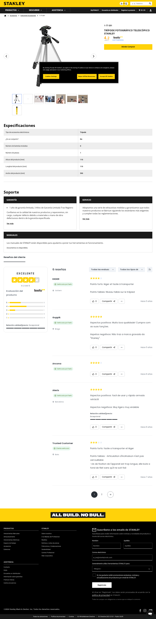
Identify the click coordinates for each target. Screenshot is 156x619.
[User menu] (150, 10)
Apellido (127, 541)
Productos (11, 10)
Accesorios (13, 15)
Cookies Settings (51, 76)
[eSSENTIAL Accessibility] (124, 3)
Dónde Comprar (128, 47)
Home (5, 16)
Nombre (95, 541)
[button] (140, 610)
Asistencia (57, 10)
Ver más (10, 223)
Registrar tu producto (128, 10)
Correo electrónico (99, 552)
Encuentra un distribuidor (110, 10)
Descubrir (34, 10)
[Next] (93, 56)
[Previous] (6, 56)
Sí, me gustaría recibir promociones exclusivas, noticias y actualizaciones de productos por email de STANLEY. (118, 576)
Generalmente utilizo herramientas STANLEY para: (111, 564)
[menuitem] (12, 10)
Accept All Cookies (106, 76)
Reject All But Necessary (86, 76)
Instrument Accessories (28, 15)
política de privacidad (101, 595)
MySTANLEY (95, 10)
